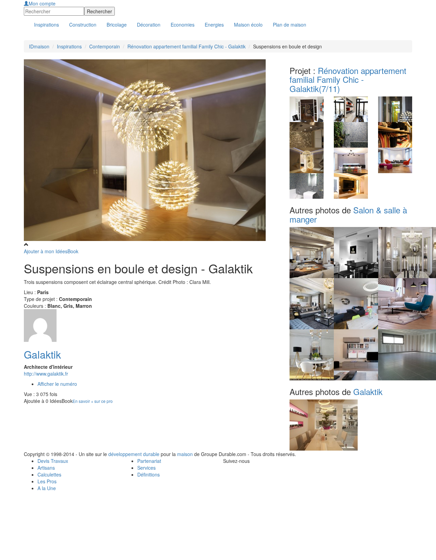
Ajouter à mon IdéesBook (51, 251)
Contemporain (104, 46)
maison (185, 454)
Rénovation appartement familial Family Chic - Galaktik (186, 46)
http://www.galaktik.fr (46, 373)
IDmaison (39, 46)
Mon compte (42, 3)
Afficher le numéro (57, 383)
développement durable (133, 454)
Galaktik (42, 354)
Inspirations (69, 46)
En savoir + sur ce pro (93, 401)
